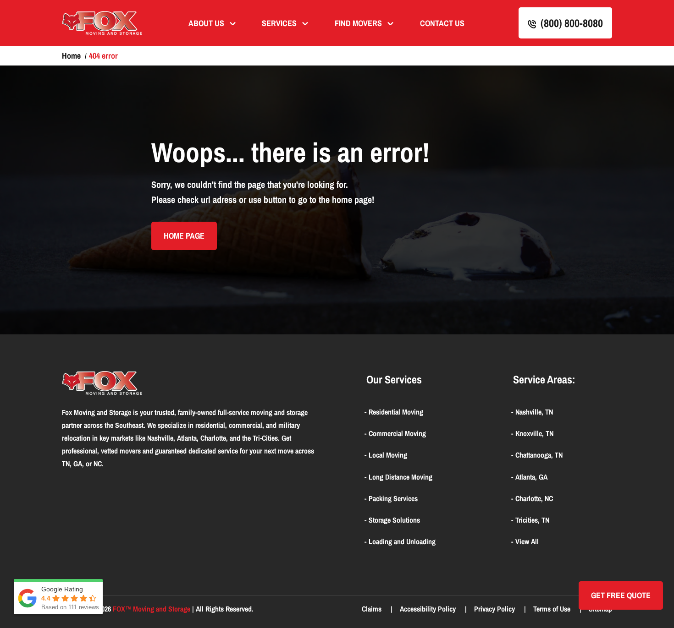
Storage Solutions (394, 520)
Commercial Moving (397, 433)
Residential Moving (396, 412)
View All (527, 541)
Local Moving (388, 455)
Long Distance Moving (400, 477)
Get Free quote (621, 595)
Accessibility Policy (429, 609)
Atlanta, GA (531, 477)
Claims (372, 609)
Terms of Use (552, 609)
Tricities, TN (532, 520)
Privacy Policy (495, 609)
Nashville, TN (534, 412)
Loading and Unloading (402, 541)
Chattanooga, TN (539, 455)
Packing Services (393, 498)
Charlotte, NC (534, 498)
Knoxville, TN (534, 433)
